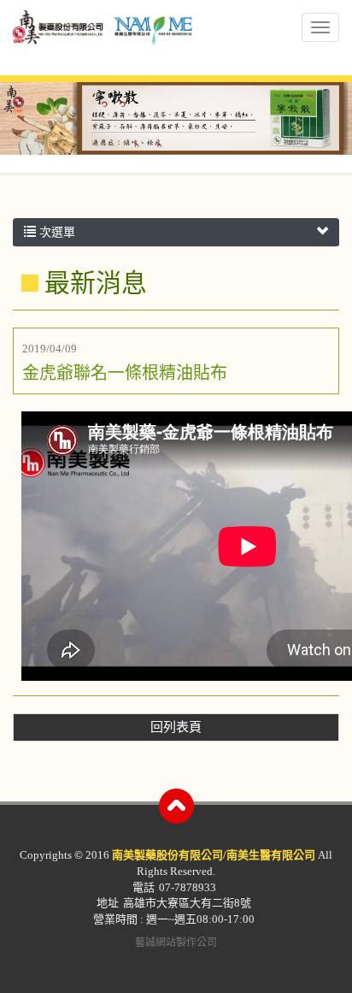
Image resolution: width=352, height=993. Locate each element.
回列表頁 (176, 727)
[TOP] (176, 806)
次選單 (55, 232)
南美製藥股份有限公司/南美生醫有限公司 (102, 39)
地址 (108, 902)
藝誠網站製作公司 (176, 943)
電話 (143, 887)
